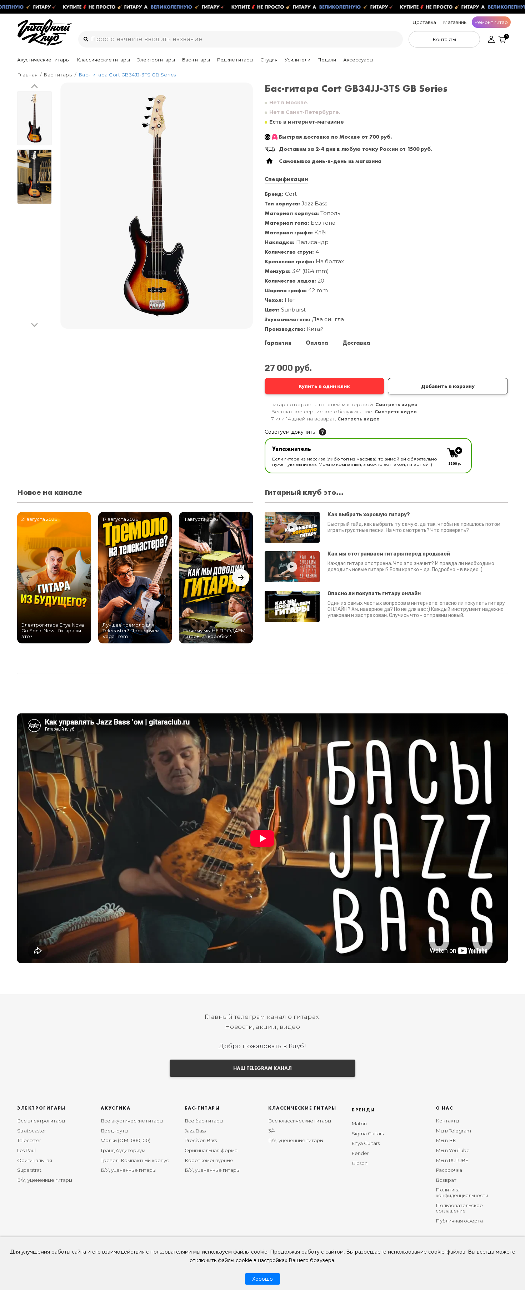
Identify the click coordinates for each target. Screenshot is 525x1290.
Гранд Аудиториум (123, 1150)
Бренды (363, 1110)
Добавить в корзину (448, 386)
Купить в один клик (324, 386)
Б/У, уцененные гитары (44, 1180)
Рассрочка (449, 1170)
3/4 (271, 1131)
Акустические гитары (43, 60)
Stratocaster (31, 1131)
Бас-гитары (196, 60)
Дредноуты (114, 1131)
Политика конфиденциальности (462, 1192)
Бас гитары (58, 75)
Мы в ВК (446, 1140)
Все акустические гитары (132, 1121)
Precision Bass (201, 1140)
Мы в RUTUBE (452, 1160)
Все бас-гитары (204, 1121)
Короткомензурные (209, 1160)
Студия (269, 60)
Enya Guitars (366, 1143)
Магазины (455, 22)
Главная (27, 75)
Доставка (424, 22)
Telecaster (29, 1140)
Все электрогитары (41, 1121)
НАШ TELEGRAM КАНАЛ (262, 1068)
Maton (359, 1123)
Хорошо (262, 1279)
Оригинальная (34, 1160)
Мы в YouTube (453, 1150)
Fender (360, 1153)
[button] (34, 87)
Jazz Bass (195, 1131)
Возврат (446, 1180)
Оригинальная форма (211, 1150)
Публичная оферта (459, 1221)
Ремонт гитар (491, 22)
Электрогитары (156, 60)
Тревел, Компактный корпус (135, 1160)
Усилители (297, 60)
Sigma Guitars (368, 1133)
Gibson (360, 1163)
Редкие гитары (235, 60)
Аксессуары (358, 60)
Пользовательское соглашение (459, 1208)
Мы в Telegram (453, 1131)
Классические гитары (103, 60)
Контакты (447, 1121)
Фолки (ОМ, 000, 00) (125, 1140)
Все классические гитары (299, 1121)
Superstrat (29, 1170)
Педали (327, 60)
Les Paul (26, 1150)
